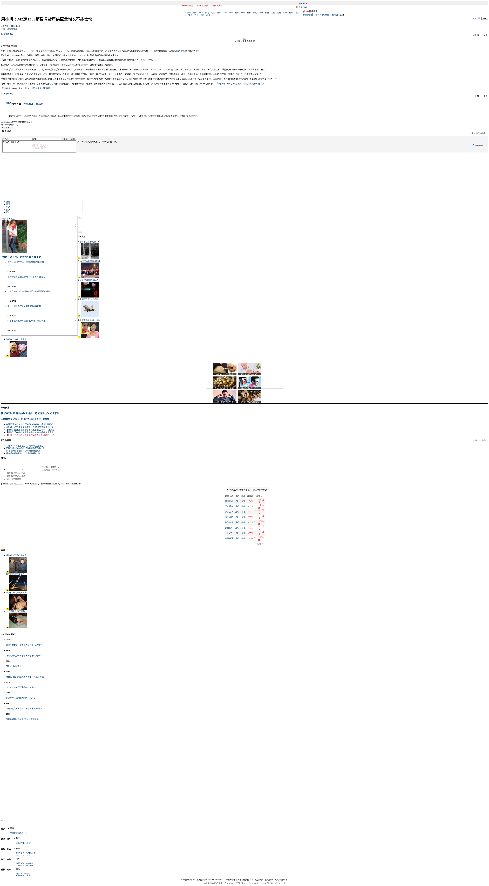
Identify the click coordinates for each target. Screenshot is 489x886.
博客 (297, 12)
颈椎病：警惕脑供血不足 (249, 388)
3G (21, 874)
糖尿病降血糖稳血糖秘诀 (224, 374)
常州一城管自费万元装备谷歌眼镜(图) (24, 306)
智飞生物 (229, 522)
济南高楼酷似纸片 (32, 451)
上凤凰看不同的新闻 (51, 470)
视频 (291, 12)
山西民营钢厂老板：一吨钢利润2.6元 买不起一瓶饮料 (25, 419)
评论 (22, 863)
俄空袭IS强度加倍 (14, 453)
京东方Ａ (229, 512)
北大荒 (229, 533)
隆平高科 (229, 517)
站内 (474, 18)
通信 (18, 874)
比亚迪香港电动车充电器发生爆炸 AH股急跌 (34, 430)
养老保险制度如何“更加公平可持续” (23, 719)
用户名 (5, 139)
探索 (8, 210)
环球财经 (28, 843)
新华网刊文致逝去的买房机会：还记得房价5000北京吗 (30, 413)
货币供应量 (36, 88)
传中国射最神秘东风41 (16, 574)
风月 (22, 853)
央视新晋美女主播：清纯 (89, 320)
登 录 (65, 139)
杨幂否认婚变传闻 (14, 451)
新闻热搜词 (6, 440)
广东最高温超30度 (32, 453)
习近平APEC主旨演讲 (16, 446)
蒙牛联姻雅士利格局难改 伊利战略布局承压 (33, 432)
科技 (249, 12)
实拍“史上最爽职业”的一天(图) (21, 698)
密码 (35, 139)
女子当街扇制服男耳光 (88, 280)
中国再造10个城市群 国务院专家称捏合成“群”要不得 (29, 424)
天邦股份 (229, 528)
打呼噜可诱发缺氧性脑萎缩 (250, 402)
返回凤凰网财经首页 (10, 125)
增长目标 (46, 88)
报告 (31, 863)
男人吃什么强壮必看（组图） (225, 388)
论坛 (190, 15)
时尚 (213, 12)
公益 (196, 15)
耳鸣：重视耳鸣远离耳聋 (224, 402)
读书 (261, 12)
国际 (17, 833)
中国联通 (229, 538)
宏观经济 (20, 843)
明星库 (32, 853)
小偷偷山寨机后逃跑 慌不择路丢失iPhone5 (26, 277)
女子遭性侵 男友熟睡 (15, 611)
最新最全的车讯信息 (16, 473)
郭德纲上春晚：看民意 (16, 339)
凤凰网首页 (189, 5)
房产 (237, 12)
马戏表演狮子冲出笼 (35, 448)
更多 (259, 544)
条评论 (10, 34)
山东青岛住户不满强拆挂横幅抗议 (22, 687)
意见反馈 (269, 879)
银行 (317, 15)
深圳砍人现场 (8, 219)
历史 (279, 12)
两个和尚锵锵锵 (14, 479)
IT (31, 874)
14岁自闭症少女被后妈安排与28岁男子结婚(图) (29, 291)
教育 (267, 12)
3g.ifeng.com (6, 122)
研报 (243, 501)
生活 (8, 207)
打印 (6, 103)
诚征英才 (237, 879)
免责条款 (259, 879)
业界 (18, 863)
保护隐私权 (248, 879)
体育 (207, 12)
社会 (8, 202)
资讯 (189, 12)
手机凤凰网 (203, 5)
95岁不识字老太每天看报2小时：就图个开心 (27, 321)
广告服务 (228, 879)
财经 (195, 12)
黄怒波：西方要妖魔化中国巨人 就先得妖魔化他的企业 (31, 427)
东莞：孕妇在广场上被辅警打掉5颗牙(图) (26, 262)
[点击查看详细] (244, 39)
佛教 (202, 15)
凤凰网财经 (308, 15)
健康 (219, 12)
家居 (243, 12)
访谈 (27, 863)
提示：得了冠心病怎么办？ (250, 374)
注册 (300, 3)
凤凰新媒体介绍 (188, 879)
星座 (208, 15)
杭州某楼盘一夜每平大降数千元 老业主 (24, 645)
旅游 (255, 12)
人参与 (4, 34)
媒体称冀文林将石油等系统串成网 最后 (24, 708)
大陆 (12, 833)
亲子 (225, 12)
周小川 (28, 88)
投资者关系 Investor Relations (209, 879)
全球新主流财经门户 (51, 467)
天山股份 (229, 506)
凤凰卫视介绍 (281, 879)
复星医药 (229, 501)
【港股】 (10, 430)
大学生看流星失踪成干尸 (89, 242)
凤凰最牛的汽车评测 (16, 476)
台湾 (21, 833)
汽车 (231, 12)
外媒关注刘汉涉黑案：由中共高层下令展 (25, 677)
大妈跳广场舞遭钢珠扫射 (89, 261)
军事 (285, 12)
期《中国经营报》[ (15, 666)
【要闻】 (10, 432)
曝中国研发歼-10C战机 (88, 299)
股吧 (237, 501)
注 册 (73, 139)
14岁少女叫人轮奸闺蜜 (16, 592)
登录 (305, 3)
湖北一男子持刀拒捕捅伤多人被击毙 (21, 257)
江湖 (27, 853)
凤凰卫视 (303, 7)
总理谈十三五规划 (35, 446)
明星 (18, 853)
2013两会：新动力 (330, 15)
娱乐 (201, 12)
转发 (9, 103)
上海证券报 (12, 29)
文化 (273, 12)
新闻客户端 (217, 5)
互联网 (26, 874)
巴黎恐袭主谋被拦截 (15, 448)
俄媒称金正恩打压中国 (16, 555)
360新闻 (482, 440)
